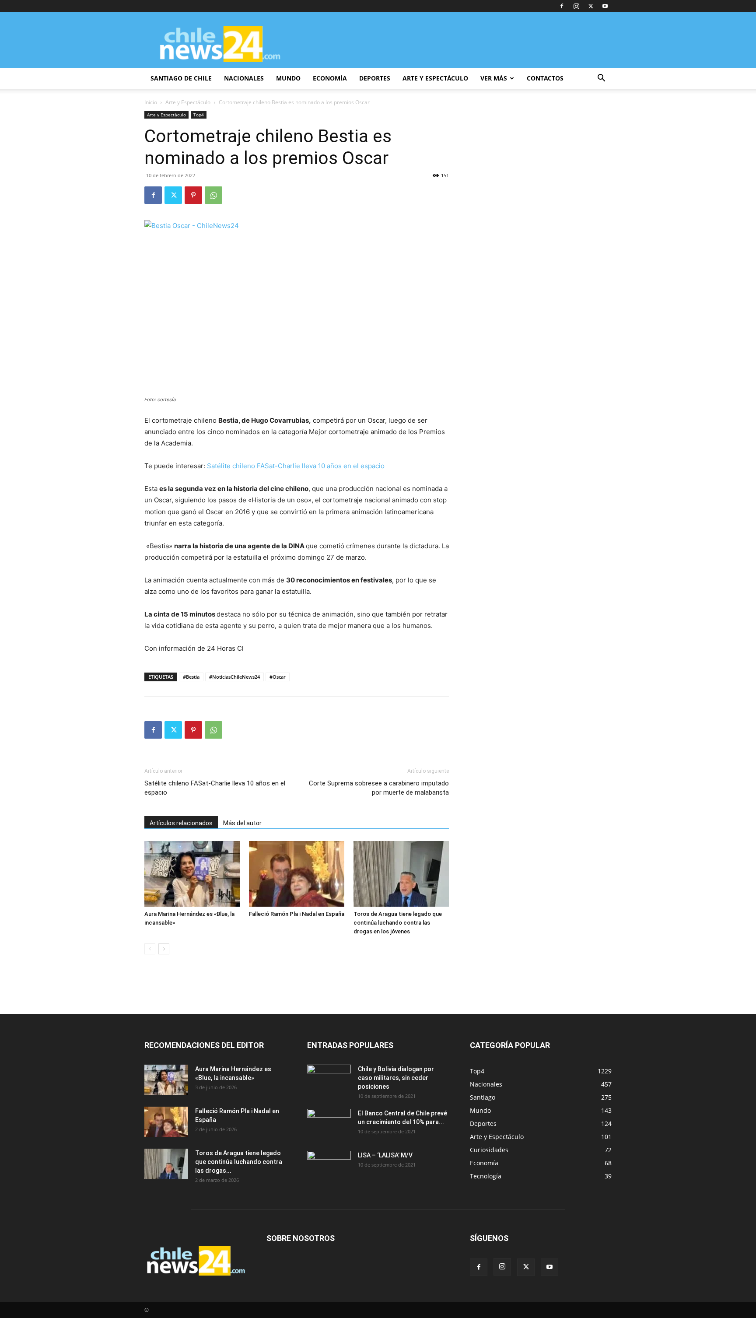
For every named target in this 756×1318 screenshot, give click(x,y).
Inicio (150, 102)
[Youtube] (605, 6)
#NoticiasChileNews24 (234, 676)
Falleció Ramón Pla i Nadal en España (296, 914)
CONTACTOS (545, 78)
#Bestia (191, 676)
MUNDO (288, 78)
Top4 (198, 115)
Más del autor (242, 823)
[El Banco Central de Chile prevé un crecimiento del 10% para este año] (329, 1124)
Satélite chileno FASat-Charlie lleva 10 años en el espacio (296, 466)
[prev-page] (149, 948)
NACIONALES (244, 78)
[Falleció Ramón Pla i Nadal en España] (296, 874)
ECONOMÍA (330, 78)
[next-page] (163, 948)
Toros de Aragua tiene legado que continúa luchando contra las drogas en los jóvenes (398, 923)
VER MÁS (493, 78)
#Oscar (278, 676)
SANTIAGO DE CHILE (181, 78)
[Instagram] (576, 6)
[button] (601, 79)
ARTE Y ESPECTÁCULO (435, 78)
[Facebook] (561, 6)
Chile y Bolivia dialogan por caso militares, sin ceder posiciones (396, 1078)
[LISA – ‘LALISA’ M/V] (329, 1166)
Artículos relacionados (181, 823)
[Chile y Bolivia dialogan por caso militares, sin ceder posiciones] (329, 1080)
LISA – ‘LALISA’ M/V (385, 1155)
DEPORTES (374, 78)
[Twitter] (590, 6)
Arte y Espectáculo (187, 102)
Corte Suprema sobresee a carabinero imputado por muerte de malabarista (379, 787)
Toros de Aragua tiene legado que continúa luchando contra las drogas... (238, 1162)
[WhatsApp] (213, 195)
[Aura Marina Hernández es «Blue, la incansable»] (192, 874)
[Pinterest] (193, 195)
